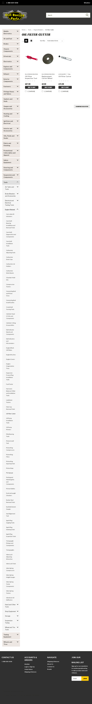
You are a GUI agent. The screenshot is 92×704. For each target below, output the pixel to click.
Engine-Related (10, 209)
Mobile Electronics (8, 32)
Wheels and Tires (8, 643)
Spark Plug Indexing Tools (10, 528)
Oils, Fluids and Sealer (9, 137)
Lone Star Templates (32, 695)
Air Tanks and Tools (9, 188)
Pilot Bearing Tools (10, 435)
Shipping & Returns (30, 672)
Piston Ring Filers (9, 456)
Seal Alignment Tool (10, 515)
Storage (7, 616)
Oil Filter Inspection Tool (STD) (31, 77)
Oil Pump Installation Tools (9, 420)
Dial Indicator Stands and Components (10, 332)
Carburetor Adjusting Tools (10, 251)
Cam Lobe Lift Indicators (10, 215)
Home (23, 30)
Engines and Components (8, 68)
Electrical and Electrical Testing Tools (9, 203)
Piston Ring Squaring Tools (10, 462)
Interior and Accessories (8, 130)
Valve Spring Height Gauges (10, 576)
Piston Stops (9, 468)
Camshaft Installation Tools (9, 243)
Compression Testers (10, 285)
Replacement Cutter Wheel (47, 77)
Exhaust (6, 74)
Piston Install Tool (10, 442)
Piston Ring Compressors (10, 449)
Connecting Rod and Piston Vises (11, 293)
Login (26, 667)
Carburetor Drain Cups (9, 258)
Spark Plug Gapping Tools (10, 522)
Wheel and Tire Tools (10, 628)
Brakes (6, 44)
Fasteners (7, 86)
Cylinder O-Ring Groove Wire (11, 324)
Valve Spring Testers (9, 592)
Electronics (8, 61)
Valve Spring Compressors (10, 569)
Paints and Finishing (7, 144)
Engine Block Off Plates (10, 349)
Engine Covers (10, 359)
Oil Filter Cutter (11, 414)
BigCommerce (14, 695)
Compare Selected (82, 106)
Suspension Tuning (8, 622)
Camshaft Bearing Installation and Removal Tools (10, 224)
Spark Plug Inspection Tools (11, 535)
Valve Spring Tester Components (10, 584)
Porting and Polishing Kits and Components (10, 481)
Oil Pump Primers (9, 428)
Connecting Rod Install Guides (11, 301)
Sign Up (32, 667)
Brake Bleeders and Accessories (10, 195)
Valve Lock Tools (11, 563)
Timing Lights (10, 550)
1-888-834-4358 (12, 3)
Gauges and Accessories (8, 107)
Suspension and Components (9, 176)
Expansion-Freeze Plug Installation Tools (9, 376)
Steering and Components (8, 169)
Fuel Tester (9, 384)
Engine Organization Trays (10, 366)
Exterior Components (8, 80)
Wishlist (87, 3)
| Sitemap (21, 691)
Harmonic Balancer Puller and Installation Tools (10, 392)
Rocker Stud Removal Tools (10, 501)
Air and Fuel (8, 39)
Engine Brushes (11, 355)
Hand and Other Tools (10, 606)
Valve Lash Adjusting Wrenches (9, 557)
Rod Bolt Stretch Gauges (11, 508)
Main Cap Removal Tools (10, 408)
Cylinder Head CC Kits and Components (10, 316)
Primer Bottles (10, 488)
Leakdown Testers (9, 401)
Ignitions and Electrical (8, 122)
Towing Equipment (7, 636)
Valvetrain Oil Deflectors (10, 599)
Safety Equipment (7, 161)
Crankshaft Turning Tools (10, 308)
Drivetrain (7, 56)
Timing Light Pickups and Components (10, 543)
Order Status (28, 669)
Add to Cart (31, 87)
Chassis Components (8, 50)
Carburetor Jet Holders (10, 265)
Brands (49, 669)
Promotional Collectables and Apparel (9, 153)
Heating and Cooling (8, 115)
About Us (50, 664)
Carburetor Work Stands (10, 272)
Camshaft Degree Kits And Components (11, 234)
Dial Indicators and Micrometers (10, 341)
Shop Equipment (10, 611)
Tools (6, 182)
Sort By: (42, 41)
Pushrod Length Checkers (11, 494)
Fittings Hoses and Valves (9, 93)
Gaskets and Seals (8, 100)
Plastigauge (9, 473)
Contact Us (50, 666)
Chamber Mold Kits (10, 279)
